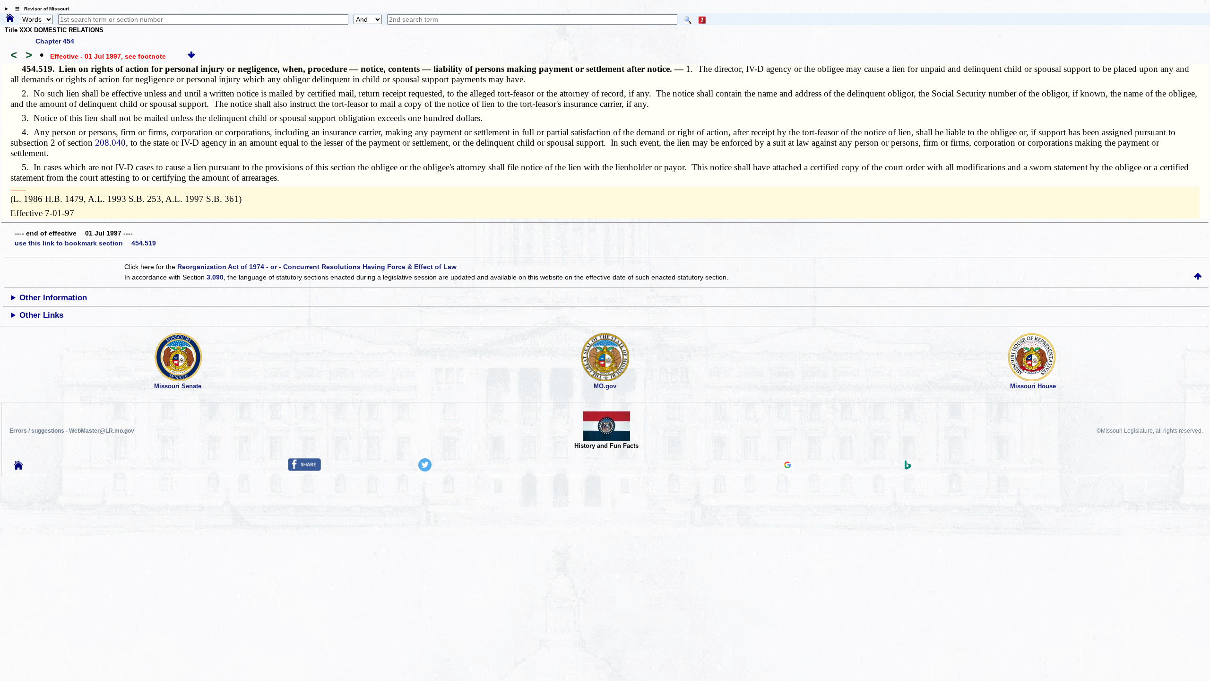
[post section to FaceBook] (304, 468)
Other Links (41, 315)
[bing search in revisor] (908, 467)
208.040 (110, 143)
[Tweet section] (425, 469)
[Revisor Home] (18, 467)
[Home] (10, 18)
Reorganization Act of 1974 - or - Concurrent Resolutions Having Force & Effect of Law (317, 267)
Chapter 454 (54, 41)
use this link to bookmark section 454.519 (85, 243)
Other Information (53, 297)
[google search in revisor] (787, 466)
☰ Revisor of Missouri (39, 8)
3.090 (215, 277)
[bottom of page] (191, 56)
